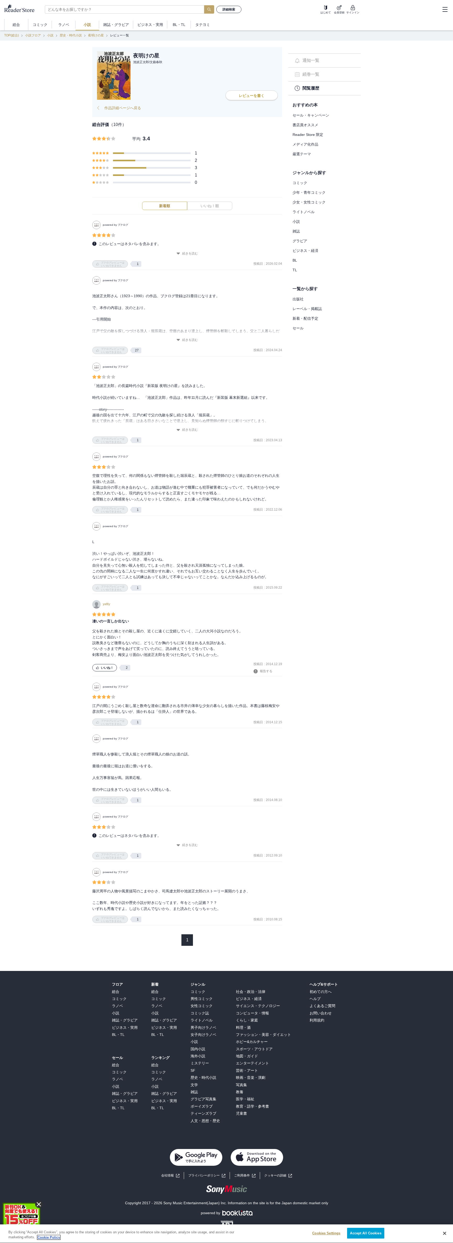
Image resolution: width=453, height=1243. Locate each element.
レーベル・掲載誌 (307, 309)
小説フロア (33, 35)
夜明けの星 (96, 35)
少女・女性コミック (309, 202)
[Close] (444, 1233)
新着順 (164, 206)
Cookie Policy (48, 1237)
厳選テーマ (302, 154)
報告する (266, 671)
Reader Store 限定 (308, 134)
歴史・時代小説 (71, 35)
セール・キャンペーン (311, 115)
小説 (50, 35)
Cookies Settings (326, 1233)
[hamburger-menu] (445, 9)
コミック (300, 183)
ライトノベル (304, 212)
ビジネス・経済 (305, 250)
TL (295, 270)
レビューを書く (252, 95)
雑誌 (296, 231)
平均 (136, 139)
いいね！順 (210, 206)
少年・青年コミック (309, 192)
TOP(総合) (11, 35)
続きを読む (190, 253)
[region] (226, 1233)
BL (295, 260)
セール (298, 328)
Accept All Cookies (365, 1233)
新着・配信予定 (305, 318)
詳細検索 (229, 9)
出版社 (298, 299)
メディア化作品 (305, 144)
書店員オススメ (305, 125)
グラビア (300, 241)
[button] (278, 1175)
